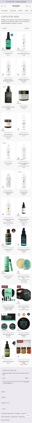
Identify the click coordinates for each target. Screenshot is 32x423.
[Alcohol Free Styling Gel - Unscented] (24, 150)
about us (5, 403)
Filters (4, 28)
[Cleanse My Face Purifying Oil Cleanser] (24, 237)
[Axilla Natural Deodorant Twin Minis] (8, 321)
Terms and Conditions (5, 416)
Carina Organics (24, 51)
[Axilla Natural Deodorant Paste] (24, 294)
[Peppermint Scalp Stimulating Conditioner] (8, 67)
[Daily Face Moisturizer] (24, 122)
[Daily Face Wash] (8, 150)
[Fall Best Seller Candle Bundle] (24, 349)
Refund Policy (22, 416)
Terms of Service (7, 383)
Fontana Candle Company (24, 359)
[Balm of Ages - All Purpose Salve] (24, 264)
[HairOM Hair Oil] (8, 41)
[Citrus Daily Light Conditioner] (24, 179)
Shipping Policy (14, 416)
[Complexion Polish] (8, 237)
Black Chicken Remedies (8, 51)
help (3, 392)
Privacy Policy (26, 381)
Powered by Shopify (5, 420)
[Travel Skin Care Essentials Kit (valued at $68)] (8, 294)
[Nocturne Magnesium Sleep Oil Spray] (8, 94)
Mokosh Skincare (24, 105)
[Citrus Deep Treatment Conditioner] (8, 179)
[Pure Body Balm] (24, 94)
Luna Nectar (8, 105)
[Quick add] (18, 48)
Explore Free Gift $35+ (21, 1)
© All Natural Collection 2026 (7, 413)
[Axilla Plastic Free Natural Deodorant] (24, 321)
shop (3, 397)
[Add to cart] (3, 48)
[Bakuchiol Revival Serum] (8, 349)
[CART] (29, 6)
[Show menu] (1, 6)
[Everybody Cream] (8, 122)
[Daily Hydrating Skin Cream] (24, 41)
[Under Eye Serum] (8, 264)
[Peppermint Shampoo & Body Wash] (24, 67)
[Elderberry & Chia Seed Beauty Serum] (24, 207)
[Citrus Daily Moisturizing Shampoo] (8, 207)
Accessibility (17, 413)
